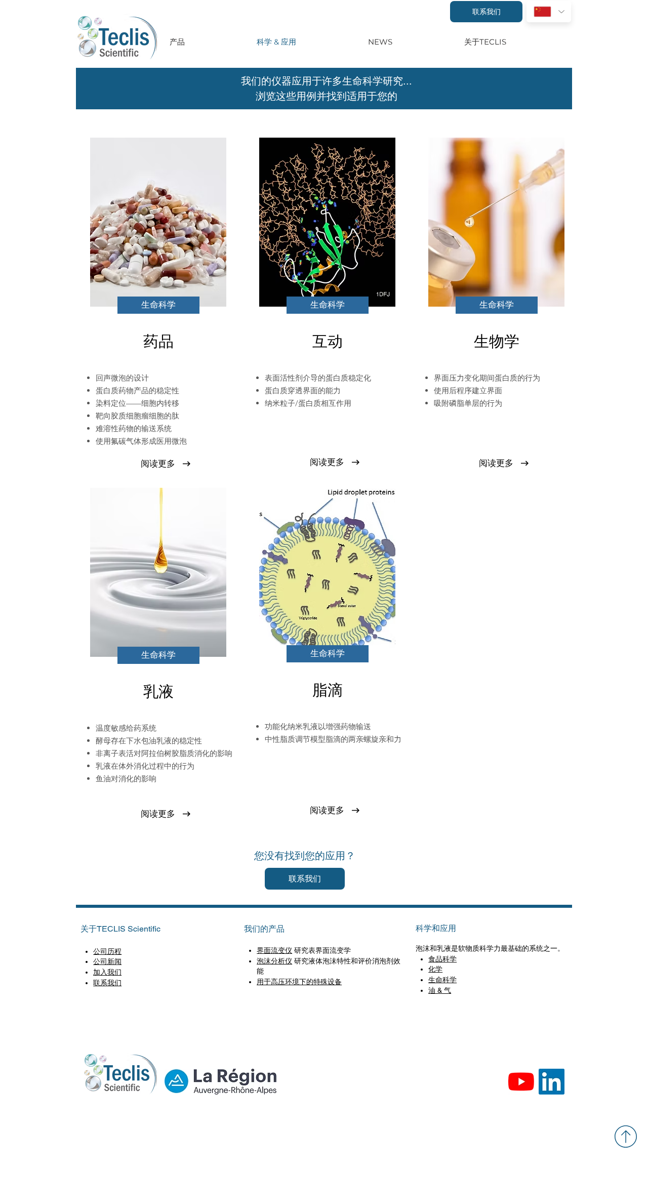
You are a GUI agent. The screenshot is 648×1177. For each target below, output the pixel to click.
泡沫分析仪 (274, 961)
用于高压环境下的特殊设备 (299, 982)
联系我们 (107, 983)
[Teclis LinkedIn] (551, 1082)
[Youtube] (521, 1082)
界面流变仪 (274, 950)
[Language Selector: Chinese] (548, 11)
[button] (158, 305)
